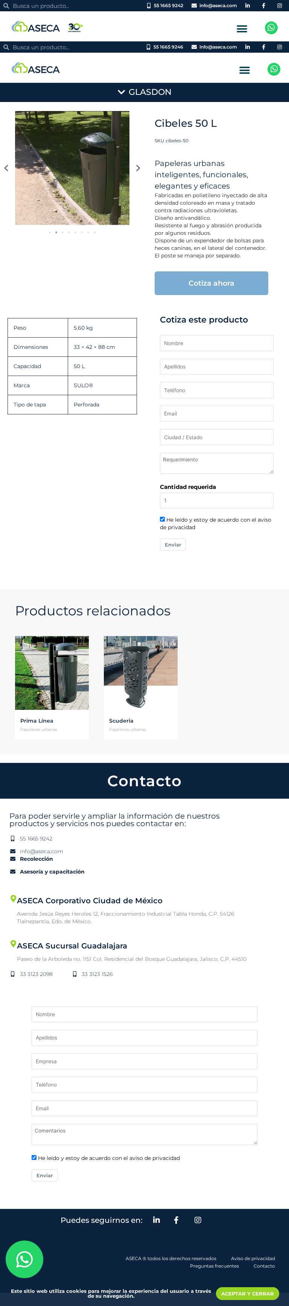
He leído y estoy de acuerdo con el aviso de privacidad (109, 1158)
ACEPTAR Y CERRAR (247, 1294)
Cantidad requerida (188, 486)
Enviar (173, 545)
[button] (242, 28)
